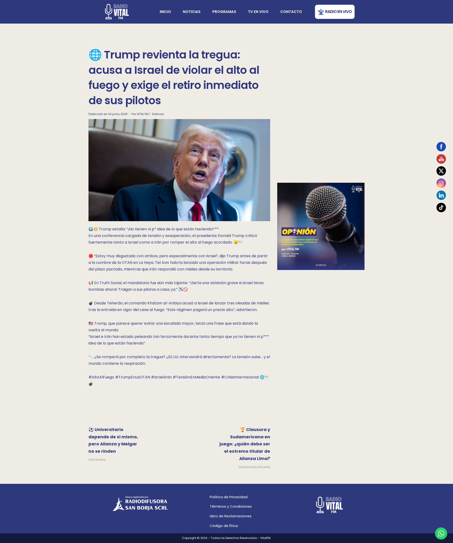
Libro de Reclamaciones (231, 516)
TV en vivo (258, 11)
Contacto (291, 11)
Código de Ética (224, 525)
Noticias (192, 11)
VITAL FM (142, 114)
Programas (224, 11)
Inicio (165, 11)
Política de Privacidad (228, 496)
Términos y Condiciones (231, 506)
